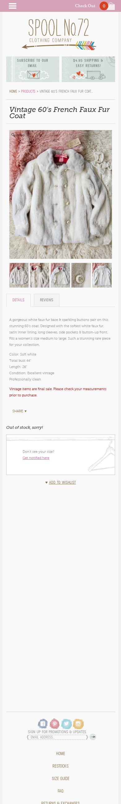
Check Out (85, 5)
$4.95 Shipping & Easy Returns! (88, 63)
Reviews (46, 300)
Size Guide (60, 779)
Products (28, 91)
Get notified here (36, 458)
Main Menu (12, 6)
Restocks (60, 766)
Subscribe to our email (32, 63)
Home (60, 754)
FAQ (61, 791)
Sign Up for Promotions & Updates (57, 732)
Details (18, 300)
